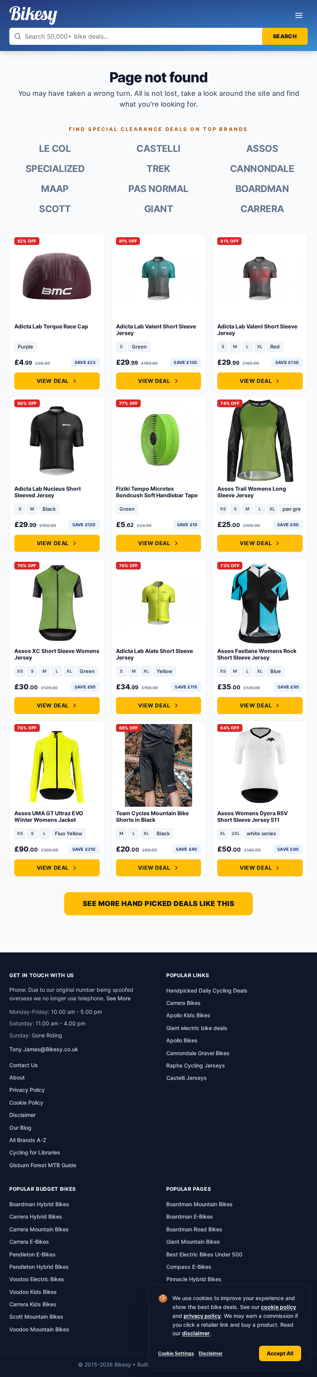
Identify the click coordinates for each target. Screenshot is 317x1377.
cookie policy (278, 1307)
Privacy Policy (27, 1089)
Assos (262, 148)
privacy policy (202, 1315)
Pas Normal (158, 188)
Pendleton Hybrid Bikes (39, 1266)
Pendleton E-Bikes (32, 1254)
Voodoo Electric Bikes (36, 1279)
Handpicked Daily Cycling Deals (206, 990)
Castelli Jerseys (186, 1077)
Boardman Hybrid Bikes (39, 1204)
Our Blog (20, 1127)
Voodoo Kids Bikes (33, 1292)
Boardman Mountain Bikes (199, 1204)
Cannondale (262, 168)
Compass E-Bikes (188, 1266)
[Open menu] (299, 15)
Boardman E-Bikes (189, 1216)
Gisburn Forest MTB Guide (42, 1165)
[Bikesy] (33, 15)
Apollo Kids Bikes (188, 1015)
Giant (158, 208)
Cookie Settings (176, 1353)
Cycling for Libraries (34, 1152)
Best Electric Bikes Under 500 (204, 1254)
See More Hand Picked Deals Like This (158, 903)
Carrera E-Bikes (29, 1241)
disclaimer (196, 1333)
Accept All (280, 1353)
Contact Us (23, 1065)
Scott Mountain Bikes (36, 1316)
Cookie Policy (26, 1102)
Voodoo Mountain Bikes (39, 1329)
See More (118, 998)
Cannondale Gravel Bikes (198, 1053)
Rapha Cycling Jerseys (195, 1065)
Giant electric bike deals (196, 1028)
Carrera (262, 208)
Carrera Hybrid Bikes (35, 1216)
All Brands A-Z (27, 1140)
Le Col (55, 148)
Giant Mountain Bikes (193, 1241)
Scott (54, 208)
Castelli (158, 148)
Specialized (55, 168)
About (17, 1077)
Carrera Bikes (183, 1003)
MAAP (55, 188)
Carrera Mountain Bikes (39, 1229)
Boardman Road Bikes (194, 1229)
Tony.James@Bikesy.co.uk (43, 1049)
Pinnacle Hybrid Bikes (194, 1279)
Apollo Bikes (182, 1040)
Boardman (262, 188)
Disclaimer (211, 1353)
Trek (158, 168)
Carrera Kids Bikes (32, 1304)
